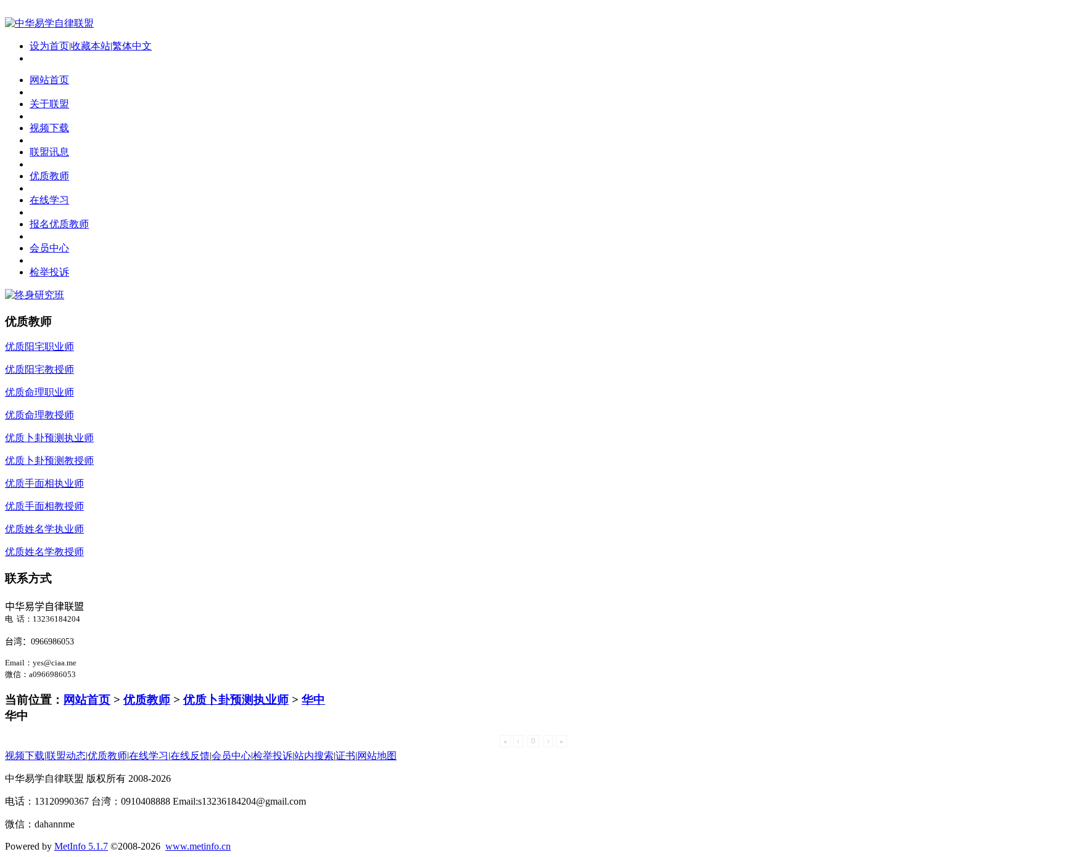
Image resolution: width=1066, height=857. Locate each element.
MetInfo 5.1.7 (81, 846)
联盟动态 (66, 755)
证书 (345, 755)
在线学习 (148, 755)
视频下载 (24, 755)
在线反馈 (190, 755)
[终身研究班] (34, 295)
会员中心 (231, 755)
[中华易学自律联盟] (49, 23)
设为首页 (49, 46)
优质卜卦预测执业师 (236, 699)
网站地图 (377, 755)
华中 (313, 699)
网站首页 (87, 699)
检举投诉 (272, 755)
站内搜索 (314, 755)
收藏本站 (90, 46)
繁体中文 (132, 46)
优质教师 (146, 699)
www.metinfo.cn (198, 846)
